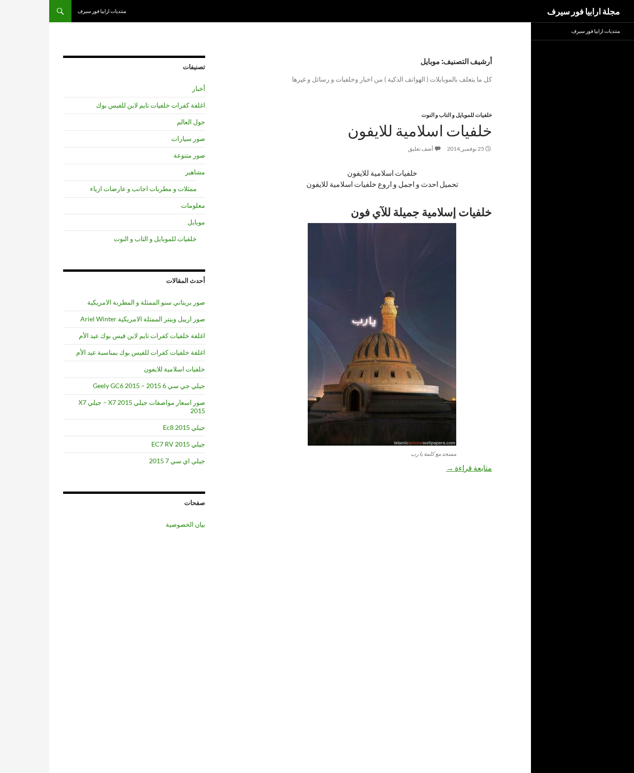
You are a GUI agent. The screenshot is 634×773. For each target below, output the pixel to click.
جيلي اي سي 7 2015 (177, 461)
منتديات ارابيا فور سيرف (102, 11)
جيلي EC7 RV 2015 (178, 444)
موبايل (196, 222)
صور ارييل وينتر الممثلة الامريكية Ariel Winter (142, 319)
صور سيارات (188, 138)
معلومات (193, 205)
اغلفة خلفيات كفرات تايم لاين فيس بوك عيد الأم (142, 335)
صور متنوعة (189, 155)
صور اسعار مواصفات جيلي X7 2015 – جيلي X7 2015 (141, 406)
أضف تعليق (420, 148)
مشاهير (195, 172)
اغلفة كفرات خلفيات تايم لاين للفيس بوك (150, 105)
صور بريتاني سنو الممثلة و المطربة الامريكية (146, 302)
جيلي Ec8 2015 (184, 427)
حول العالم (191, 122)
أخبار (198, 88)
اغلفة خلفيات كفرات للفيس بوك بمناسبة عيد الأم (140, 352)
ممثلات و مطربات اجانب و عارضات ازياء (143, 188)
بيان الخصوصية (185, 524)
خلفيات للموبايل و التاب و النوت (456, 114)
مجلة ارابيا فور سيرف (583, 11)
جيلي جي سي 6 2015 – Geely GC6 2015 (149, 386)
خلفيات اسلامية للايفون (420, 130)
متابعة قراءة (469, 467)
